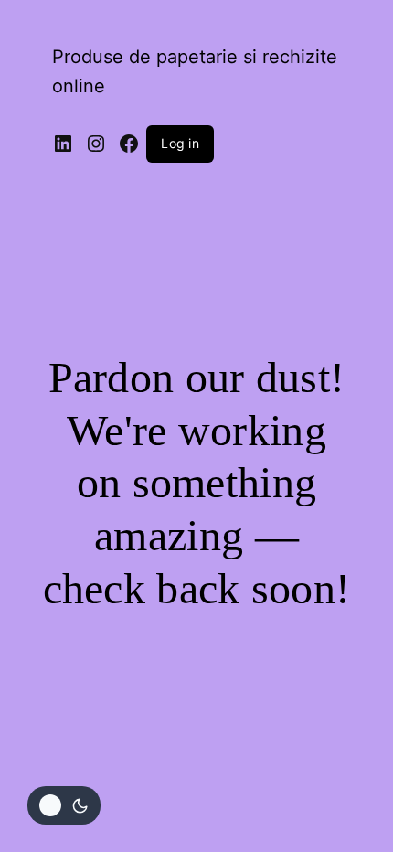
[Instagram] (96, 143)
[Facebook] (129, 143)
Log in (180, 143)
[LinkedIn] (63, 143)
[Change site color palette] (64, 805)
